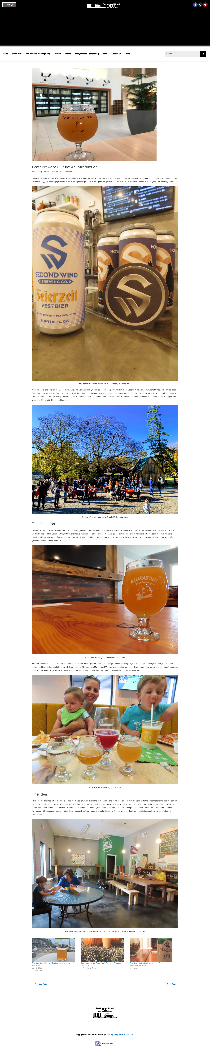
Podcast (58, 53)
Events (68, 53)
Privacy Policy (112, 1034)
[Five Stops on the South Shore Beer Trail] (153, 950)
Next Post (172, 984)
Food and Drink (49, 171)
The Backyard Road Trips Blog (38, 53)
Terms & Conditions (126, 1034)
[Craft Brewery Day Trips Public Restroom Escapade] (104, 950)
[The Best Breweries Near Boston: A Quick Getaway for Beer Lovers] (55, 950)
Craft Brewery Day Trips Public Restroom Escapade (101, 963)
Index (128, 53)
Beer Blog (37, 171)
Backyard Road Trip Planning (87, 53)
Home (5, 53)
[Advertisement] (105, 29)
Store (105, 53)
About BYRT (17, 53)
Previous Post (39, 984)
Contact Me (116, 53)
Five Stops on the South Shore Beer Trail (146, 963)
